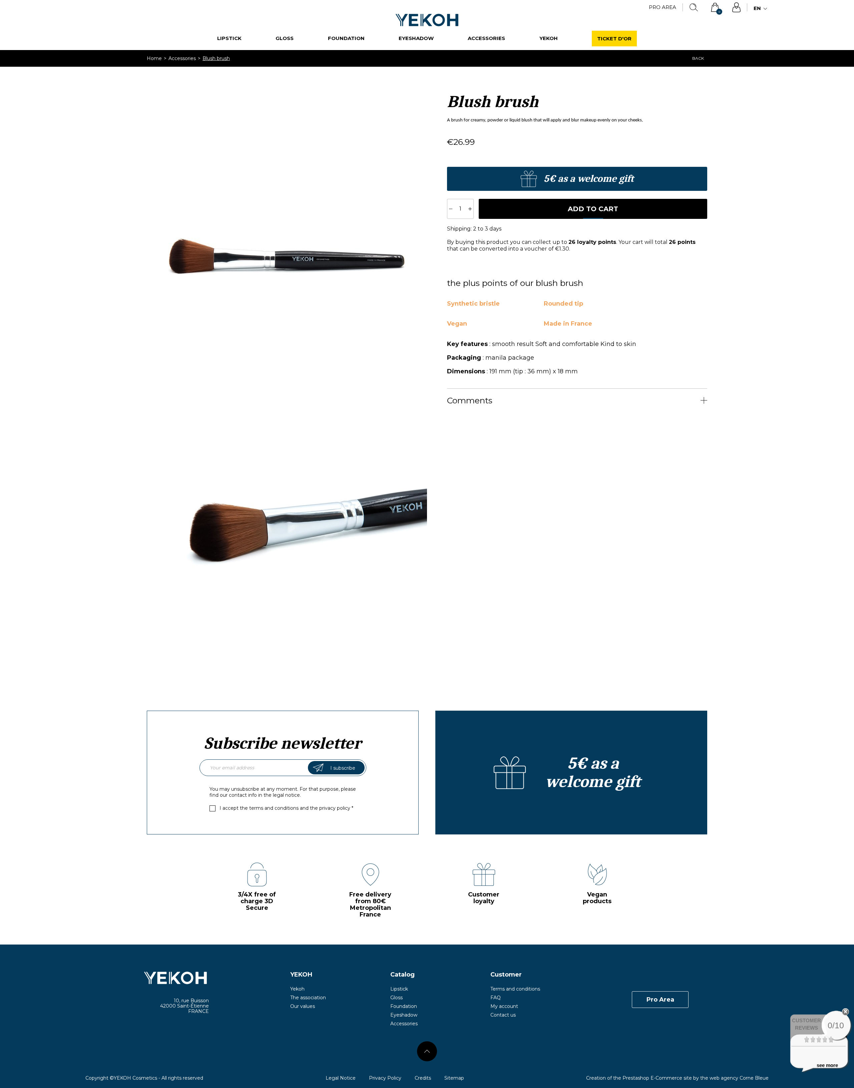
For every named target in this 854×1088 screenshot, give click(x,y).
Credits (423, 1078)
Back (698, 58)
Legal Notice (341, 1078)
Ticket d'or (614, 38)
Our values (302, 1006)
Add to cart (593, 209)
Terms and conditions (515, 989)
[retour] (427, 1051)
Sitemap (454, 1078)
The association (308, 998)
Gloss (285, 38)
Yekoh (548, 38)
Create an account (577, 179)
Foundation (346, 38)
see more (827, 1065)
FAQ (495, 998)
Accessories (486, 38)
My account (504, 1006)
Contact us (503, 1015)
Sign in (736, 7)
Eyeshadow (416, 38)
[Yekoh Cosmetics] (147, 978)
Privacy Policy (385, 1078)
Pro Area (662, 7)
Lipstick (229, 38)
